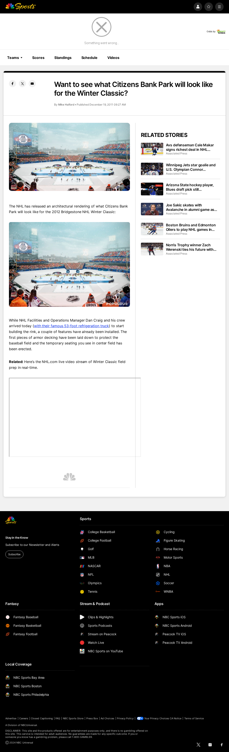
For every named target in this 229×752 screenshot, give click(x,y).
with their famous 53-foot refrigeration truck (71, 326)
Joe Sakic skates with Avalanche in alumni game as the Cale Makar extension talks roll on (192, 207)
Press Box (92, 718)
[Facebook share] (12, 83)
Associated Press (176, 153)
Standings (63, 57)
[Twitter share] (22, 83)
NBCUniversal (29, 725)
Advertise (11, 718)
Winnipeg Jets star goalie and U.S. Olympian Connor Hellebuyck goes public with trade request (191, 167)
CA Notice (176, 718)
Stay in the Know (16, 537)
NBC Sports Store (73, 718)
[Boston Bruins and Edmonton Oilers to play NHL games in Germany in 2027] (152, 229)
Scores (38, 57)
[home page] (20, 6)
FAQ (57, 718)
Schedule (89, 57)
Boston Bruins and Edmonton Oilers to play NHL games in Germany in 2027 (191, 227)
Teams (13, 57)
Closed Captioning (42, 718)
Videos (113, 57)
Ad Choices (107, 718)
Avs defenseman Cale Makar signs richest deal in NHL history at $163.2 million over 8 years (192, 147)
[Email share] (32, 83)
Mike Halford (66, 104)
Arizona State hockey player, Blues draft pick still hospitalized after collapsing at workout (192, 187)
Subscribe (14, 554)
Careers (23, 718)
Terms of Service (194, 718)
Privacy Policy (125, 718)
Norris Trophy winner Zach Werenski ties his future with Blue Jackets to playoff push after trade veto (190, 247)
